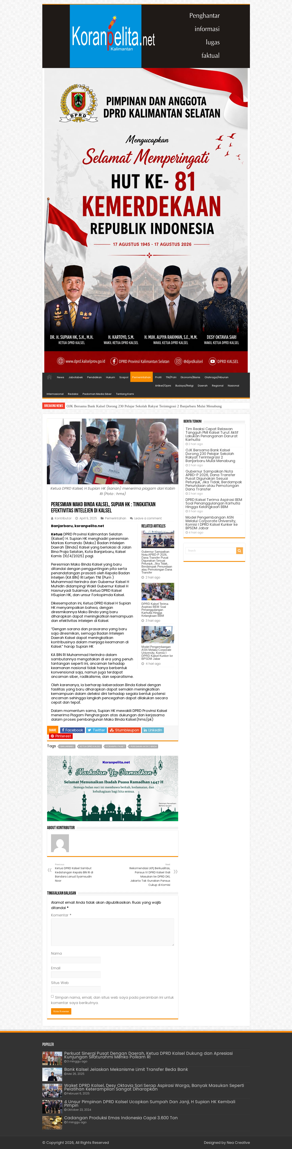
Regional (217, 385)
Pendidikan (94, 377)
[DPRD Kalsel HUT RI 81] (146, 220)
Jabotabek (76, 377)
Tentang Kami (125, 394)
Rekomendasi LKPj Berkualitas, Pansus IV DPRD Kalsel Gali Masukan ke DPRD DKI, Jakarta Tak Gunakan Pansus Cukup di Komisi (150, 875)
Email (55, 968)
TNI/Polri (171, 377)
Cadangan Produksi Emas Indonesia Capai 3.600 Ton (121, 1118)
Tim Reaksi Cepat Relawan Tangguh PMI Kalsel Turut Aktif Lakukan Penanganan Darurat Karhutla (212, 434)
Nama (56, 953)
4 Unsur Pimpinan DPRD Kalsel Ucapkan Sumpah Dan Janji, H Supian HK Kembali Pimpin (149, 1103)
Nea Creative (238, 1142)
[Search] (239, 550)
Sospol (123, 377)
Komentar (61, 915)
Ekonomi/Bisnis (190, 377)
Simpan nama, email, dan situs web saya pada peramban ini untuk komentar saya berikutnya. (112, 1000)
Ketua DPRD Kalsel (90, 746)
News (60, 377)
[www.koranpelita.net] (146, 36)
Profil (158, 377)
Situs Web (60, 982)
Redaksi (73, 394)
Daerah (203, 385)
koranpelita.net (115, 746)
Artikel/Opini (163, 385)
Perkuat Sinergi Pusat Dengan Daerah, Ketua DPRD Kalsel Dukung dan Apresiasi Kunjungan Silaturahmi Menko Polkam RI (148, 1055)
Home (49, 377)
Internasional (55, 394)
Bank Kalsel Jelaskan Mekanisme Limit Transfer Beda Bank (126, 1069)
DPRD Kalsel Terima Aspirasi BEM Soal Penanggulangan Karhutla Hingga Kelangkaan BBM (154, 609)
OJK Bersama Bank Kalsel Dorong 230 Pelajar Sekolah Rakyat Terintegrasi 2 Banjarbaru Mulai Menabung (210, 455)
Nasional (233, 385)
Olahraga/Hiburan (216, 377)
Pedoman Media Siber (97, 394)
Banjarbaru (67, 746)
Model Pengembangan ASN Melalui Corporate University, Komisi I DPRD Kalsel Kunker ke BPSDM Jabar (157, 652)
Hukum (110, 377)
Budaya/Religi (184, 385)
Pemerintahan (141, 377)
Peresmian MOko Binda (144, 746)
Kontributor (63, 518)
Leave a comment (148, 518)
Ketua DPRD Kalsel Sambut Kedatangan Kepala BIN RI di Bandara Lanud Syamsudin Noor (74, 873)
